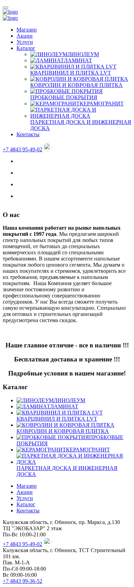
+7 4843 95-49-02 (22, 149)
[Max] (48, 149)
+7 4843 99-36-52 (22, 581)
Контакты (28, 134)
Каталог (25, 48)
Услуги (24, 42)
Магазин (26, 30)
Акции (24, 36)
